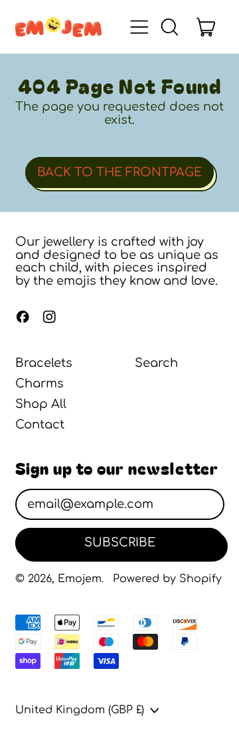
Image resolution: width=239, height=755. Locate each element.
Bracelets (43, 363)
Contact (39, 424)
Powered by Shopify (167, 579)
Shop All (40, 404)
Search (156, 363)
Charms (39, 383)
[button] (169, 27)
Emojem (80, 579)
